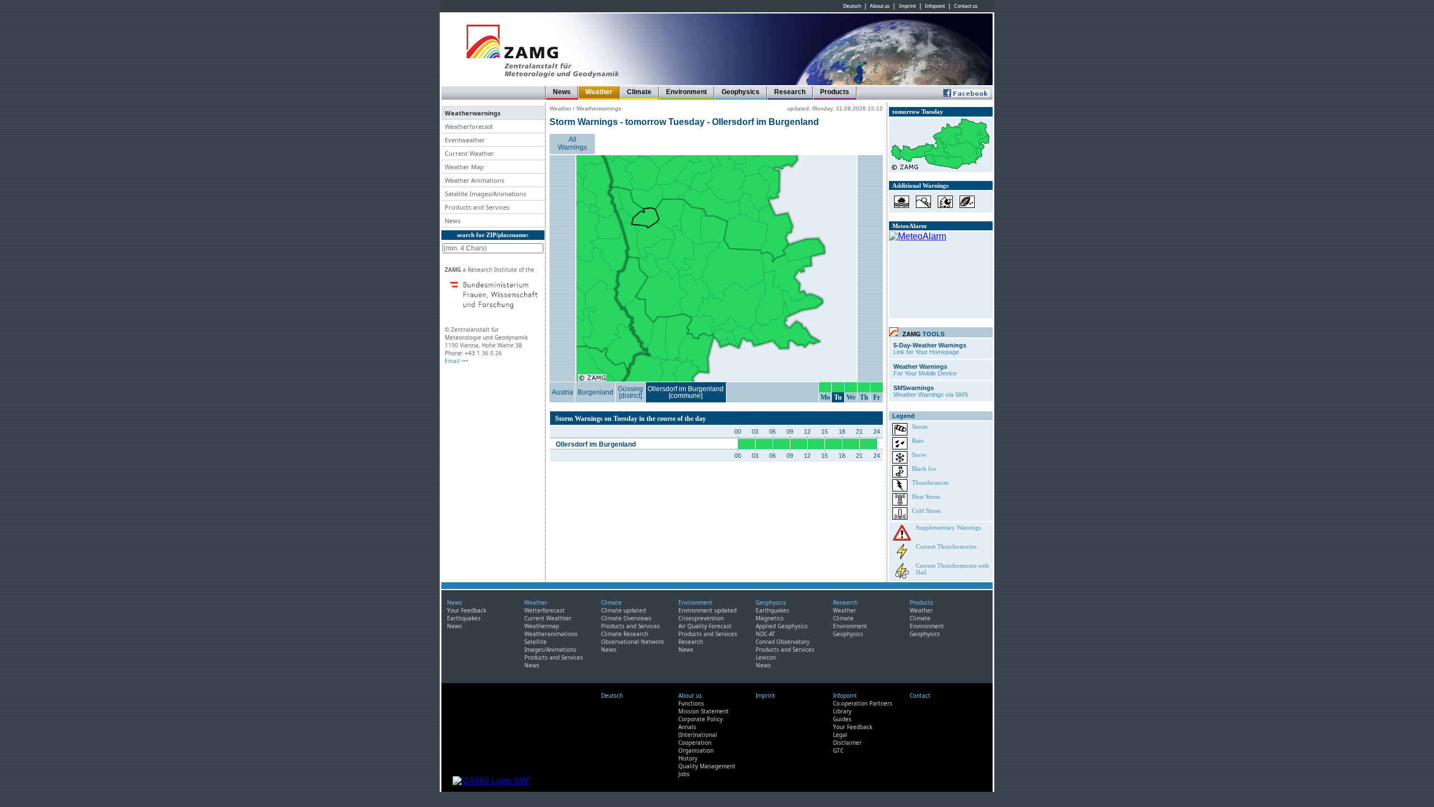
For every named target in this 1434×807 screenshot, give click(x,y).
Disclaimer (847, 742)
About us (880, 6)
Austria (562, 392)
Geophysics (740, 92)
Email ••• (456, 361)
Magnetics (770, 618)
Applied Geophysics (782, 626)
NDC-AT (765, 634)
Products (834, 92)
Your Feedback (466, 610)
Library (842, 711)
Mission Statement (703, 711)
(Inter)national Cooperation (697, 738)
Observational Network (632, 642)
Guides (842, 719)
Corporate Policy (700, 719)
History (687, 758)
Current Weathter (547, 618)
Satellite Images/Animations (550, 645)
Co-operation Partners (862, 703)
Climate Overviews (626, 618)
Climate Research (624, 634)
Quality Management (706, 766)
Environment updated (707, 610)
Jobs (684, 774)
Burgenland (595, 392)
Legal (840, 735)
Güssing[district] (630, 392)
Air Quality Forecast (705, 626)
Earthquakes (464, 618)
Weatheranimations (551, 634)
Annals (687, 727)
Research (790, 92)
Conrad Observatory (782, 642)
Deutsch (852, 6)
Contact (920, 695)
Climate (639, 92)
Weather (598, 92)
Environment (686, 92)
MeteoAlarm (909, 225)
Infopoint (935, 6)
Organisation (696, 750)
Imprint (907, 6)
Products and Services (553, 657)
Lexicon (766, 657)
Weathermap (541, 626)
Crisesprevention (701, 618)
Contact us (965, 6)
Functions (691, 703)
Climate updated (623, 610)
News (562, 92)
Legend (903, 415)
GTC (838, 750)
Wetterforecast (544, 610)
